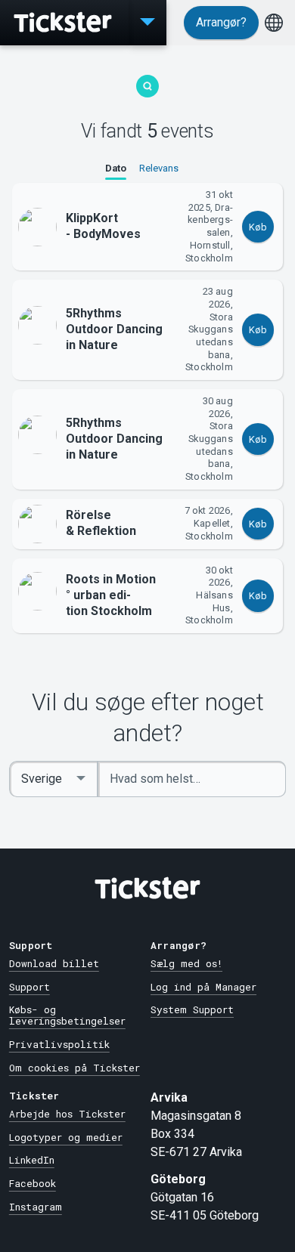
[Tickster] (64, 22)
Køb (258, 227)
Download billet (54, 963)
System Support (192, 1009)
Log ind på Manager (203, 987)
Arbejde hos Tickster (67, 1114)
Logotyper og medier (66, 1137)
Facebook (32, 1183)
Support (29, 987)
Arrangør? (221, 22)
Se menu (147, 22)
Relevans (159, 168)
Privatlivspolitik (59, 1044)
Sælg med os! (186, 963)
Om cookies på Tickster (74, 1068)
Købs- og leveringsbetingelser (67, 1015)
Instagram (35, 1207)
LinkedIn (31, 1160)
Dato (115, 168)
